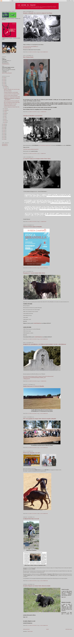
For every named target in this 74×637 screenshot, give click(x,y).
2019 (4, 125)
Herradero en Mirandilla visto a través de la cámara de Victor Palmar (37, 13)
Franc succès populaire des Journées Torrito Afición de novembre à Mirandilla (39, 418)
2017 (4, 128)
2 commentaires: (43, 221)
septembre (6, 110)
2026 (4, 77)
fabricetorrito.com (5, 145)
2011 (4, 137)
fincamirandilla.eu (5, 144)
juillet (5, 113)
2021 (4, 85)
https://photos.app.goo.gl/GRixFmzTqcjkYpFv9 (31, 149)
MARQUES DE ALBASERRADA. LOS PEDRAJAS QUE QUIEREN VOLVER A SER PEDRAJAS (44, 344)
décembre (5, 86)
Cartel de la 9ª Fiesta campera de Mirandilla (32, 226)
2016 (4, 130)
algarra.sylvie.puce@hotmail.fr (7, 72)
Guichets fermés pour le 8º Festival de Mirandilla (33, 386)
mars (5, 119)
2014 (4, 133)
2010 (4, 139)
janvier (5, 122)
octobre (5, 108)
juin (5, 114)
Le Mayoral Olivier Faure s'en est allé (31, 518)
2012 (4, 136)
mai (4, 116)
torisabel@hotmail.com (37, 323)
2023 (4, 82)
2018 (4, 127)
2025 (4, 79)
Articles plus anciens (69, 629)
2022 (4, 83)
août (5, 111)
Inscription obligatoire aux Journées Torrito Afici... (12, 106)
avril (5, 117)
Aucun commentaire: (44, 413)
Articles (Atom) (30, 631)
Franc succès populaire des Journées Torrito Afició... (12, 102)
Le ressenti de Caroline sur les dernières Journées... (12, 93)
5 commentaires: (43, 111)
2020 (4, 124)
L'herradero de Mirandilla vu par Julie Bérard (32, 115)
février (5, 120)
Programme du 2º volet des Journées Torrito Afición (34, 273)
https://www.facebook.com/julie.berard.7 (44, 145)
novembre (5, 87)
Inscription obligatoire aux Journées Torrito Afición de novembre (36, 585)
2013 (4, 134)
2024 (4, 80)
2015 (4, 131)
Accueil (47, 629)
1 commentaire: (43, 153)
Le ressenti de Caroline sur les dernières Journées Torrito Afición (36, 158)
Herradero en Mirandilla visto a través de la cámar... (12, 89)
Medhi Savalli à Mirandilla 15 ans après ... (32, 452)
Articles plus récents (26, 629)
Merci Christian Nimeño (28, 57)
